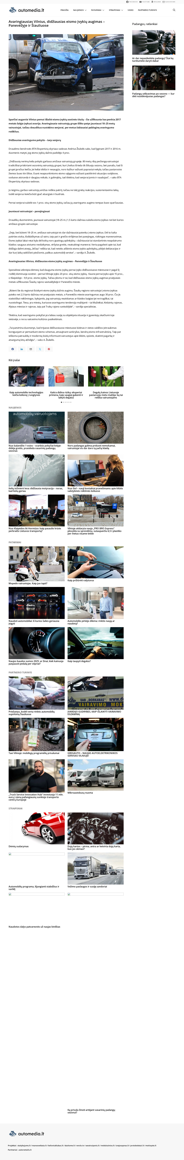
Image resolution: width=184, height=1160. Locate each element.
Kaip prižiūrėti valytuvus (81, 580)
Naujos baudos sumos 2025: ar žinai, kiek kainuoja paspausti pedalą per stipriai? (36, 662)
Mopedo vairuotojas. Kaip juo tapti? (28, 583)
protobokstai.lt (137, 1145)
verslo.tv (80, 1145)
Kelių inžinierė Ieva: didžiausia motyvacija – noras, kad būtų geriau (36, 490)
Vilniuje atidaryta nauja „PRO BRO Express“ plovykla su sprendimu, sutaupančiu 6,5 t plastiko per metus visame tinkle (94, 531)
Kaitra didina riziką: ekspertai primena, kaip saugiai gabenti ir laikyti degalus (66, 395)
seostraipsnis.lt (92, 1145)
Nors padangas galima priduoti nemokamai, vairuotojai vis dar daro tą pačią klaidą (91, 447)
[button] (61, 402)
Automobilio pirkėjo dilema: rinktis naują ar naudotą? (91, 622)
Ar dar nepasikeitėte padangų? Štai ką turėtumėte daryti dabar (152, 59)
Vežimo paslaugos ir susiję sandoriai (87, 886)
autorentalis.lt (25, 1150)
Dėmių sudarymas (19, 846)
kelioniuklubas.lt (55, 1145)
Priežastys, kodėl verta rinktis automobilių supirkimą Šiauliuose (32, 713)
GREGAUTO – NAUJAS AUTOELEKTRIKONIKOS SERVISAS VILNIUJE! (93, 754)
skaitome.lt (70, 1145)
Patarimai (96, 10)
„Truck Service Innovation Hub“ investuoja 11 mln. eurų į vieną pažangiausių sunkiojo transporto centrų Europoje (36, 797)
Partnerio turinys (147, 10)
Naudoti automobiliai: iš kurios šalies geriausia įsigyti (34, 622)
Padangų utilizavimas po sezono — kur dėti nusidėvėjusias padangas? (153, 95)
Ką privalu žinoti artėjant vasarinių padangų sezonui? (91, 1111)
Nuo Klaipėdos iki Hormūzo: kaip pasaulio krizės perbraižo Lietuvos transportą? (35, 530)
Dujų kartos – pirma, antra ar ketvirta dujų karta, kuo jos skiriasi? (94, 848)
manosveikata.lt (39, 1145)
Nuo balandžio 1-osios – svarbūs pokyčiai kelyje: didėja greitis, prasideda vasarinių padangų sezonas (35, 448)
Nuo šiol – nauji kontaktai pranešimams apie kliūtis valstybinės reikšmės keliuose (95, 490)
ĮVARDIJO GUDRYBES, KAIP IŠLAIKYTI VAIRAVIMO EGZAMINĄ (94, 713)
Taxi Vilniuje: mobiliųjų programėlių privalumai (34, 753)
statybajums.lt (24, 1145)
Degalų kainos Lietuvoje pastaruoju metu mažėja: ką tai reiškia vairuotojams (106, 395)
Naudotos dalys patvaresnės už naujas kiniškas (34, 926)
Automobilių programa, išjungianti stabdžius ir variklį (34, 888)
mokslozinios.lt (107, 1145)
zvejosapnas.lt (122, 1145)
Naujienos (78, 10)
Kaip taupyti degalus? (79, 661)
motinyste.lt (150, 1145)
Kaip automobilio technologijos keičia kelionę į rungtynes (26, 394)
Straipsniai (114, 10)
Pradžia (65, 10)
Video (130, 10)
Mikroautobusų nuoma (80, 792)
